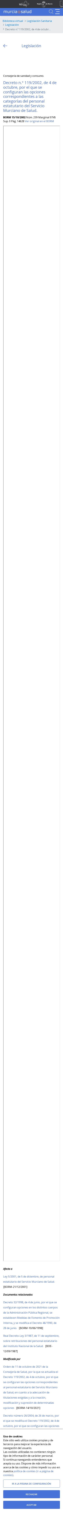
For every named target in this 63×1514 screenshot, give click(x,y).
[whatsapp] (18, 61)
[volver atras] (5, 45)
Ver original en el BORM (39, 121)
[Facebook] (11, 61)
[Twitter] (5, 61)
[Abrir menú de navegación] (57, 11)
